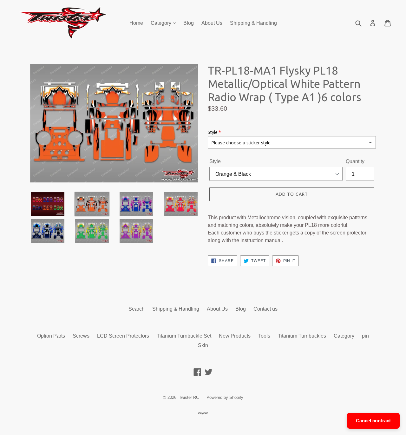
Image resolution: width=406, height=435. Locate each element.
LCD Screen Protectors (123, 336)
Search (136, 309)
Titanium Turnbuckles (302, 336)
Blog (188, 23)
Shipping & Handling (253, 23)
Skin (203, 345)
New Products (235, 336)
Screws (81, 336)
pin (365, 336)
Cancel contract (373, 420)
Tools (264, 336)
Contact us (265, 309)
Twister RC (189, 397)
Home (136, 23)
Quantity (355, 161)
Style (215, 161)
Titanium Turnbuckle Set (184, 336)
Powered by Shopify (224, 397)
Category (162, 23)
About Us (211, 23)
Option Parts (51, 336)
